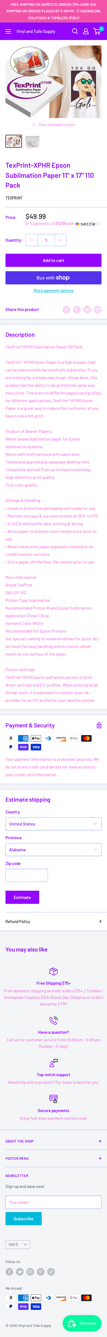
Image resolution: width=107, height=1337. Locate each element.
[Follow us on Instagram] (30, 1272)
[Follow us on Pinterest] (40, 1272)
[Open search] (75, 31)
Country (12, 811)
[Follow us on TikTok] (51, 1272)
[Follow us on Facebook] (9, 1272)
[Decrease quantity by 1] (31, 240)
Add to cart (53, 260)
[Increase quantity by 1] (60, 240)
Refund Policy (17, 921)
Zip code (13, 863)
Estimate (22, 897)
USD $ (13, 1244)
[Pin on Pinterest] (77, 309)
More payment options (54, 290)
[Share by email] (98, 309)
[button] (64, 223)
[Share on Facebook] (66, 309)
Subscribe (23, 1218)
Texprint (13, 198)
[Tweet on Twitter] (87, 309)
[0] (97, 31)
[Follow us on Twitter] (20, 1272)
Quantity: (13, 240)
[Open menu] (8, 31)
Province (13, 837)
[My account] (86, 31)
